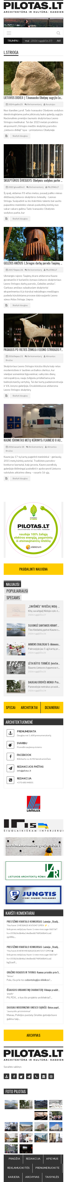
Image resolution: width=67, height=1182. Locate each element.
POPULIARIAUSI (17, 591)
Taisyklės (52, 1176)
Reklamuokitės (18, 1167)
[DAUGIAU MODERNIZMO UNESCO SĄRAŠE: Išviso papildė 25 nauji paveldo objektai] (55, 1126)
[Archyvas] (44, 1076)
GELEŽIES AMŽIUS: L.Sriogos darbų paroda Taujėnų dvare (33, 263)
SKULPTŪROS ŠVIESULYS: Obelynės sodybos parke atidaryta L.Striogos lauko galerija (33, 180)
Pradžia (14, 1158)
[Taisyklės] (51, 1076)
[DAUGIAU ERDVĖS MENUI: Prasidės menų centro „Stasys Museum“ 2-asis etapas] (26, 1104)
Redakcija (33, 1158)
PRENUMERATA (26, 731)
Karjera (14, 1176)
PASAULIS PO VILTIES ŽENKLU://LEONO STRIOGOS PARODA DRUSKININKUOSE (33, 349)
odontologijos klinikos (37, 979)
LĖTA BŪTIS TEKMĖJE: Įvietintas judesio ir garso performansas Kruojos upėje (44, 663)
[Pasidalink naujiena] (21, 1076)
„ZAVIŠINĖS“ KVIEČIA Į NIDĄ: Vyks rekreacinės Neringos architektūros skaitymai (44, 606)
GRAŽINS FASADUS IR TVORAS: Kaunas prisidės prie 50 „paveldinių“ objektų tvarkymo (33, 972)
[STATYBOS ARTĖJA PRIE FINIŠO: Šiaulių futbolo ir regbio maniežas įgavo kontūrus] (26, 1126)
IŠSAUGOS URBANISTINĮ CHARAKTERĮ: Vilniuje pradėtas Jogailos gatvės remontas (33, 990)
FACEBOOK (24, 754)
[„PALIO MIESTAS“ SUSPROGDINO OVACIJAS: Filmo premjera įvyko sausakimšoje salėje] (26, 1148)
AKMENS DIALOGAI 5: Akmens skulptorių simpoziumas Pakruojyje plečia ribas (44, 644)
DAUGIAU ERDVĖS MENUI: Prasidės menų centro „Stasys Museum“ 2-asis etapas (44, 682)
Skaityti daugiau (20, 135)
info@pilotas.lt (24, 770)
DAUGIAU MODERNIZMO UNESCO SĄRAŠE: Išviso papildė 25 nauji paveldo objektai (33, 1007)
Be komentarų (34, 104)
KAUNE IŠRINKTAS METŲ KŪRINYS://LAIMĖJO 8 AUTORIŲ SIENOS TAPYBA (33, 440)
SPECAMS (13, 597)
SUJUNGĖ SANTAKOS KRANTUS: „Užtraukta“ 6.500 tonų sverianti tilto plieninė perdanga (44, 625)
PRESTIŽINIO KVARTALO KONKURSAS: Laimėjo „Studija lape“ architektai (33, 921)
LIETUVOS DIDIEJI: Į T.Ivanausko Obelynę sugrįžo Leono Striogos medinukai (33, 97)
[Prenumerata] (6, 1076)
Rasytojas (50, 104)
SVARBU (22, 743)
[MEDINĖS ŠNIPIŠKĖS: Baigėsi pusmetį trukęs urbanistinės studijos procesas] (40, 1137)
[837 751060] (36, 1076)
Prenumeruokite (47, 1167)
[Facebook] (14, 1076)
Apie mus (52, 1158)
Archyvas (32, 1176)
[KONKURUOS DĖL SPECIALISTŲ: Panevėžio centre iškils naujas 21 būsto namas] (40, 1126)
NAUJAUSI (13, 584)
